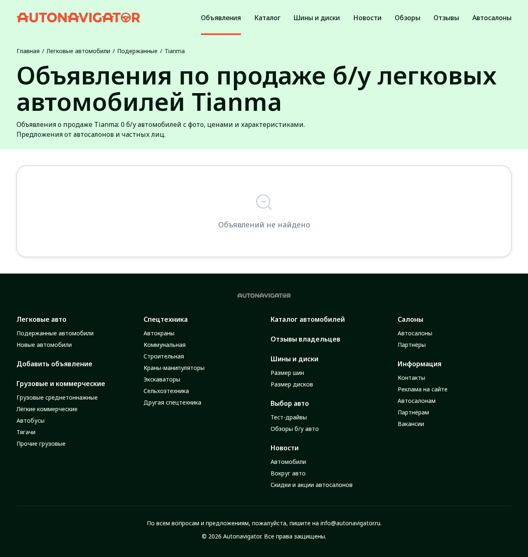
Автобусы (30, 420)
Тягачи (25, 432)
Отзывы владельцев (305, 339)
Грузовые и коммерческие (60, 383)
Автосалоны (415, 333)
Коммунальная (165, 345)
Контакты (411, 377)
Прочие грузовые (41, 443)
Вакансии (411, 424)
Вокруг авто (288, 473)
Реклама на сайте (423, 389)
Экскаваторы (162, 379)
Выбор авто (290, 403)
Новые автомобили (44, 345)
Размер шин (287, 373)
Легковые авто (41, 319)
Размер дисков (292, 384)
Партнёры (412, 345)
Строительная (164, 356)
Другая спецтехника (172, 402)
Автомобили (288, 462)
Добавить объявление (54, 363)
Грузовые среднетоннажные (57, 397)
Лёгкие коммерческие (47, 409)
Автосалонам (417, 401)
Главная (28, 51)
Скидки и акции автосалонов (312, 485)
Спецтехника (166, 319)
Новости (285, 447)
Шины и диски (294, 358)
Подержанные (137, 51)
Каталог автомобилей (308, 319)
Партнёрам (413, 412)
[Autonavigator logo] (78, 17)
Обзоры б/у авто (295, 429)
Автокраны (159, 333)
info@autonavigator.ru (350, 523)
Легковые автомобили (78, 51)
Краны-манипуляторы (174, 368)
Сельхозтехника (166, 391)
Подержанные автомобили (55, 333)
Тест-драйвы (289, 417)
